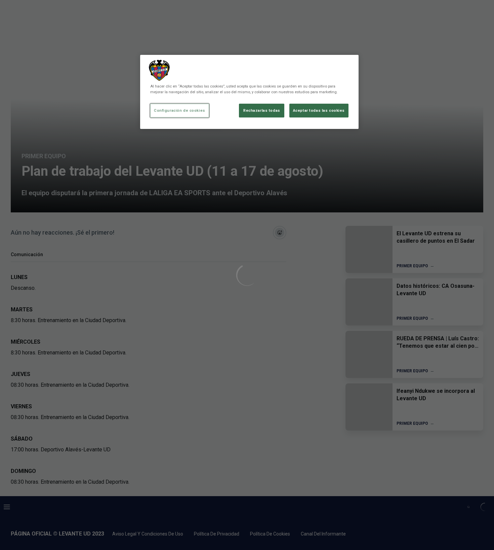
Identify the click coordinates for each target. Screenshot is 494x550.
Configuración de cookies (179, 110)
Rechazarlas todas (261, 110)
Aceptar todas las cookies (319, 110)
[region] (249, 92)
